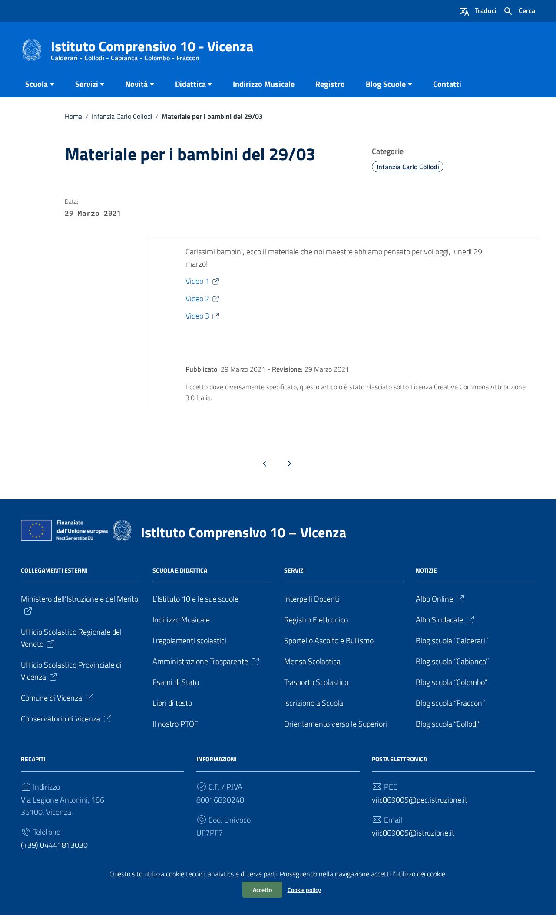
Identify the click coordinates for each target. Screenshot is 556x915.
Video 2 (197, 298)
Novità (136, 84)
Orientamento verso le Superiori (335, 724)
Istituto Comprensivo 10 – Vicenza (243, 532)
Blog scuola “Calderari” (452, 640)
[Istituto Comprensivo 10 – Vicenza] (32, 49)
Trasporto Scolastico (316, 682)
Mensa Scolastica (312, 661)
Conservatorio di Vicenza (60, 718)
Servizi (86, 84)
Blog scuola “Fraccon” (450, 703)
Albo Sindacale (439, 619)
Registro (330, 84)
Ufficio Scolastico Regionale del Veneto (71, 638)
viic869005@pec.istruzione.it (419, 800)
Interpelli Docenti (311, 599)
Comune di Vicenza (51, 698)
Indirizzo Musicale (264, 84)
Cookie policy (304, 889)
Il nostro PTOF (175, 724)
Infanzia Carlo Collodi (122, 116)
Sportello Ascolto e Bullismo (329, 640)
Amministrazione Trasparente (200, 661)
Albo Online (434, 599)
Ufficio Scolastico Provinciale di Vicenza (71, 671)
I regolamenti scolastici (189, 640)
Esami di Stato (175, 682)
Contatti (447, 84)
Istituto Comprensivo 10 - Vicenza (152, 48)
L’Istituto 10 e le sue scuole (195, 599)
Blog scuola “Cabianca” (452, 661)
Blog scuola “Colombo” (452, 682)
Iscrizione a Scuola (313, 703)
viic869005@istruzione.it (413, 833)
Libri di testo (172, 703)
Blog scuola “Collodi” (448, 724)
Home (73, 116)
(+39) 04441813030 (54, 845)
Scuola (36, 84)
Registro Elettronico (316, 619)
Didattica (190, 84)
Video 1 (197, 281)
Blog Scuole (386, 84)
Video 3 (197, 316)
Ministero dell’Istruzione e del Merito (79, 599)
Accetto (262, 889)
